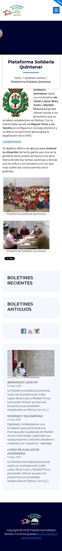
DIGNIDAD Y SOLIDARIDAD (25, 416)
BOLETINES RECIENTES (20, 280)
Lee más (46, 443)
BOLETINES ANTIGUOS (20, 306)
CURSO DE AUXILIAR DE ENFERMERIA (23, 451)
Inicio (17, 77)
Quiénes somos (35, 77)
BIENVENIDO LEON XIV (22, 382)
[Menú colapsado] (56, 10)
